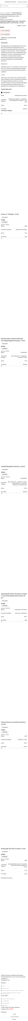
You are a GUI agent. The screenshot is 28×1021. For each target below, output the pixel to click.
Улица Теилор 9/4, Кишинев (8, 998)
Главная (2, 12)
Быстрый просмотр (2, 846)
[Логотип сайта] (10, 1)
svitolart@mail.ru (6, 1003)
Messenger (5, 1005)
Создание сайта (7, 1009)
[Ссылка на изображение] (14, 925)
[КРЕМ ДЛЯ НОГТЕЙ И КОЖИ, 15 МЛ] (14, 795)
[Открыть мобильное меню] (1, 2)
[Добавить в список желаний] (6, 846)
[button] (4, 856)
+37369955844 (6, 1001)
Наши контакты (6, 988)
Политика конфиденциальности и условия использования (12, 993)
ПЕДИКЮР (8, 12)
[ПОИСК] (27, 5)
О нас (4, 986)
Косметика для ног (17, 12)
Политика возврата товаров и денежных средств (13, 990)
